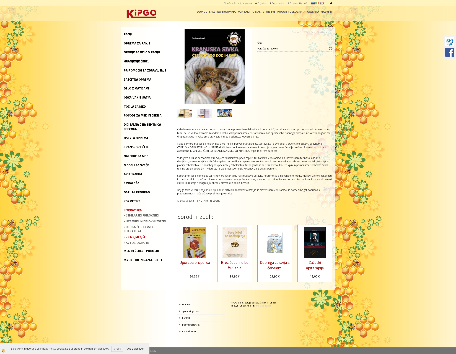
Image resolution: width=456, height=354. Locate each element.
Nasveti (326, 11)
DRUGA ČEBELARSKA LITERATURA (139, 229)
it (317, 3)
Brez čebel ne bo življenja (234, 265)
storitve (269, 11)
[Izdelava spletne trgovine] (153, 350)
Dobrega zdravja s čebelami (275, 265)
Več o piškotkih (135, 348)
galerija (313, 11)
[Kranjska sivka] (214, 66)
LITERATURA (308, 32)
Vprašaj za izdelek (267, 48)
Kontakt (244, 11)
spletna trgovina (222, 11)
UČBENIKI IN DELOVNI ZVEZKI (146, 221)
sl (313, 3)
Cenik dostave (189, 331)
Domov (202, 11)
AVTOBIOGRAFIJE (137, 243)
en (322, 3)
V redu (117, 348)
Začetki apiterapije (315, 265)
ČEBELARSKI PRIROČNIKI (142, 215)
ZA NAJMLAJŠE (136, 237)
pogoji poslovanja (291, 11)
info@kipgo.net (263, 305)
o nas (256, 11)
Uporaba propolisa (194, 262)
